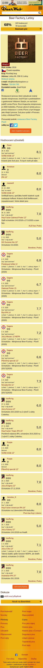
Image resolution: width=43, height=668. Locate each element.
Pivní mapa (26, 611)
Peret (9, 145)
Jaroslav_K (11, 497)
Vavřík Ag (9, 207)
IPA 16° (4, 177)
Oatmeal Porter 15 (8, 288)
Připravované (6, 634)
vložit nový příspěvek (12, 596)
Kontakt (25, 655)
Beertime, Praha (35, 248)
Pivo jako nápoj (28, 623)
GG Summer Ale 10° (9, 242)
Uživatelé (4, 631)
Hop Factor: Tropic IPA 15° (12, 431)
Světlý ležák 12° (8, 156)
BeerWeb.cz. (32, 664)
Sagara (10, 254)
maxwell (10, 183)
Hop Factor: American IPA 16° (13, 508)
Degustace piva (28, 634)
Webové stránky (8, 79)
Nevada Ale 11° (7, 385)
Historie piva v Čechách (32, 631)
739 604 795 (14, 84)
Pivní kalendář (6, 611)
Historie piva (27, 627)
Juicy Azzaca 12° (8, 409)
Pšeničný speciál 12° (10, 361)
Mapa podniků (28, 615)
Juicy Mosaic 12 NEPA (10, 337)
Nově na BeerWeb (21, 601)
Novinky (4, 615)
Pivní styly (5, 638)
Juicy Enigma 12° (8, 486)
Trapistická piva (28, 642)
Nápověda (22, 659)
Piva (2, 627)
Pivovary (4, 623)
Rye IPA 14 (6, 312)
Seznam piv (21, 29)
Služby (34, 659)
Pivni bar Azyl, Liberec (32, 513)
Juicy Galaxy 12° (8, 530)
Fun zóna (10, 659)
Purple (9, 442)
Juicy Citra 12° (7, 549)
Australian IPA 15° (8, 576)
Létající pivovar (28, 638)
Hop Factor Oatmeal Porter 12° (13, 218)
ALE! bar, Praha (35, 226)
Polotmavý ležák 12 (9, 264)
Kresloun (10, 167)
